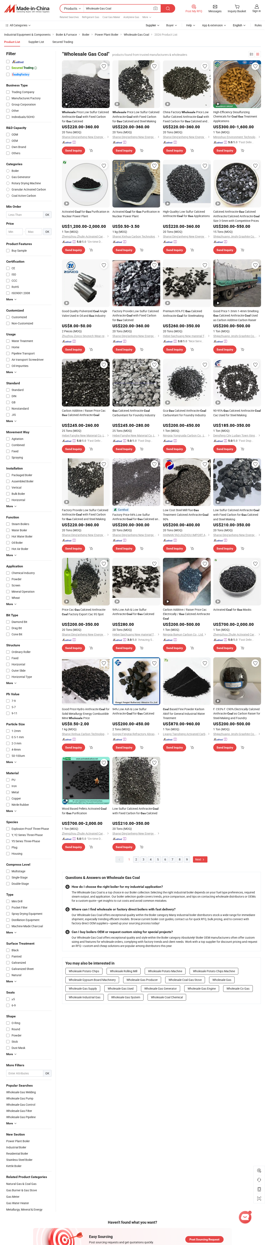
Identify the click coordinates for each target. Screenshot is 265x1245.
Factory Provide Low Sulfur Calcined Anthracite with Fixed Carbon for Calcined (135, 315)
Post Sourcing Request (204, 1239)
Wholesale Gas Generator (160, 988)
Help (189, 25)
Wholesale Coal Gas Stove (185, 980)
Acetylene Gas (131, 17)
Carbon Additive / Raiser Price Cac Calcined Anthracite (84, 413)
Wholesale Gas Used (121, 988)
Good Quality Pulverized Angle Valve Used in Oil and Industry (84, 313)
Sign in (256, 11)
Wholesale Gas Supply (83, 988)
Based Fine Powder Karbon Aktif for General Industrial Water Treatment (184, 713)
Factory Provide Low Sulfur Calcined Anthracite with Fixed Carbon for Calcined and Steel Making (85, 514)
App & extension (212, 25)
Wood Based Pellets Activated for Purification (84, 811)
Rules (258, 25)
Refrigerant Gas (90, 17)
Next (198, 859)
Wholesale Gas (221, 980)
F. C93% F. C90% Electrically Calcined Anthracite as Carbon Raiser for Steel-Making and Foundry (236, 713)
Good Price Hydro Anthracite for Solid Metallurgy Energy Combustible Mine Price (86, 713)
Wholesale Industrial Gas (84, 997)
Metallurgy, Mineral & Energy (24, 1209)
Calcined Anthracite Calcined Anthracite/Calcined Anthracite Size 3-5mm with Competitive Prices (236, 216)
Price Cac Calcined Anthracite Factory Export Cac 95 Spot (83, 612)
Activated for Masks (232, 610)
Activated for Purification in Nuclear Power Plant (85, 214)
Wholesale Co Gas (237, 988)
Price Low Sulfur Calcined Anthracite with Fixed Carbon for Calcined (85, 116)
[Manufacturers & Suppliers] (26, 8)
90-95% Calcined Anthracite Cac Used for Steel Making (237, 413)
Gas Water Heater (17, 1203)
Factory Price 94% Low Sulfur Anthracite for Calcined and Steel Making (136, 517)
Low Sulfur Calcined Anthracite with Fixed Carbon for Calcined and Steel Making (236, 514)
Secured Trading (62, 42)
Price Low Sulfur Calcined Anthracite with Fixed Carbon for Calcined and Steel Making (135, 116)
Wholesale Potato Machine (165, 971)
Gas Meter (12, 1197)
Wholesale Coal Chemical (167, 997)
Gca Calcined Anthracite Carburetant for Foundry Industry (184, 413)
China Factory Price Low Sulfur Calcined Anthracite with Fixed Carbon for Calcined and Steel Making (186, 117)
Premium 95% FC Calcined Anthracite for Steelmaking (183, 313)
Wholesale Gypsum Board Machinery (92, 980)
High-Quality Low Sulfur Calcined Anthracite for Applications (186, 214)
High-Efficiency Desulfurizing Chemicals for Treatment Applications (235, 116)
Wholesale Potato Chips (84, 971)
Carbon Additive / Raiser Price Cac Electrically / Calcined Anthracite (186, 614)
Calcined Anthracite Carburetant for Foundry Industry (133, 413)
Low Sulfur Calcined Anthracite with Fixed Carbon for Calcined (135, 811)
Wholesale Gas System (125, 997)
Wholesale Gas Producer (142, 980)
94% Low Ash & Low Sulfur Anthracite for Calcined (133, 612)
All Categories (18, 25)
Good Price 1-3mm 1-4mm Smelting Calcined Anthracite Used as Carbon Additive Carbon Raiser (236, 315)
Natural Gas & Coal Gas (21, 1184)
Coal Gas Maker (111, 17)
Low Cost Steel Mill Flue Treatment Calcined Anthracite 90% (185, 514)
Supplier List (36, 42)
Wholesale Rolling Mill (123, 971)
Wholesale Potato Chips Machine (214, 971)
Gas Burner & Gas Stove (21, 1190)
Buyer (170, 25)
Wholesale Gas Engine (202, 988)
